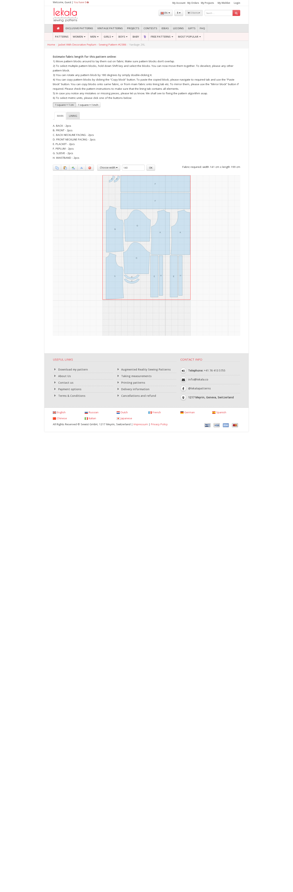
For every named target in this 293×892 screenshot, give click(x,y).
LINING (73, 116)
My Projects (207, 3)
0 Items (194, 13)
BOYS (121, 36)
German (189, 412)
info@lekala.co (198, 379)
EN (166, 13)
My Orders (193, 3)
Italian (92, 418)
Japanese (126, 418)
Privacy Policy (159, 424)
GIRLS (107, 36)
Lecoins (178, 28)
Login (237, 3)
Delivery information (134, 389)
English (61, 412)
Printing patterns (132, 382)
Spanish (220, 412)
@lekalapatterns (199, 388)
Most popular (188, 36)
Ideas (165, 28)
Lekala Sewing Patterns (73, 15)
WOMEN (78, 36)
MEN (93, 36)
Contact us (65, 382)
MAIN (60, 116)
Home (51, 44)
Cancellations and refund (138, 396)
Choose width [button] (108, 167)
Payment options (69, 389)
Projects (133, 28)
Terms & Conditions (71, 396)
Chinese (61, 418)
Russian (93, 412)
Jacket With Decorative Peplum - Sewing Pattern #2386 (92, 44)
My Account (179, 3)
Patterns (62, 36)
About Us (64, 376)
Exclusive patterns (79, 28)
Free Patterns (161, 36)
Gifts (192, 28)
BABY (136, 36)
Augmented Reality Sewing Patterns (145, 369)
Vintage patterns (110, 28)
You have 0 (80, 2)
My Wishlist (224, 3)
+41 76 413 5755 (214, 370)
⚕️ (144, 36)
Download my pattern (72, 369)
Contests (150, 28)
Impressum (141, 424)
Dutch (124, 412)
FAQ (202, 28)
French (156, 412)
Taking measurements (135, 376)
